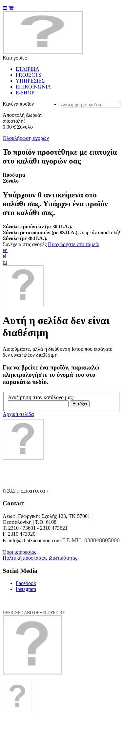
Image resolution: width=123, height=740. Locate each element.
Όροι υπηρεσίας (19, 552)
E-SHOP (25, 92)
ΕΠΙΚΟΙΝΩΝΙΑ (33, 86)
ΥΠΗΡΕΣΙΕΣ (30, 81)
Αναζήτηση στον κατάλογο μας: (41, 397)
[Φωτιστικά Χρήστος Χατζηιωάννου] (43, 52)
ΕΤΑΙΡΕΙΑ (27, 69)
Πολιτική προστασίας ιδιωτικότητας (40, 558)
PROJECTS (28, 75)
